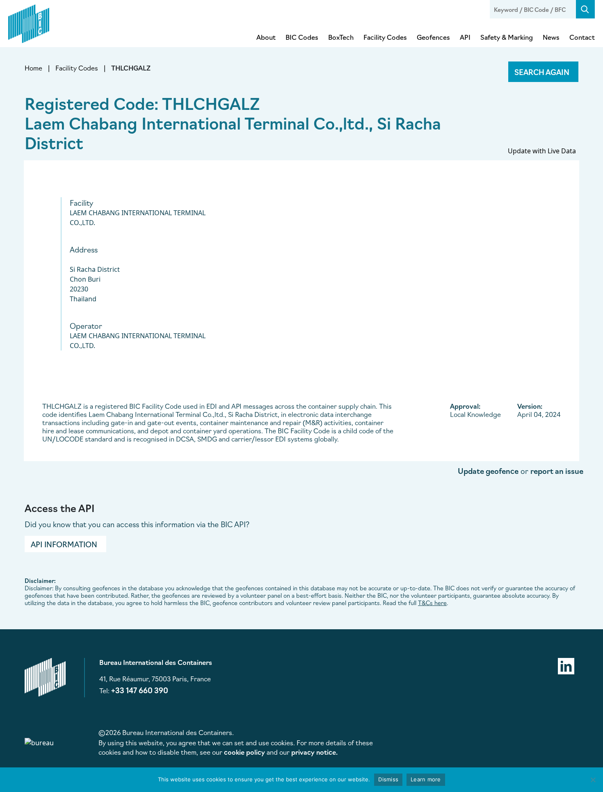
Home (33, 67)
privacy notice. (314, 751)
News (551, 36)
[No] (593, 780)
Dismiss (388, 779)
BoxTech (341, 36)
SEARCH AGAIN (541, 71)
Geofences (433, 36)
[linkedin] (566, 665)
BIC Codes (302, 36)
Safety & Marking (506, 36)
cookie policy (244, 751)
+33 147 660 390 (139, 690)
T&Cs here (432, 603)
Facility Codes (385, 36)
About (266, 36)
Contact (582, 36)
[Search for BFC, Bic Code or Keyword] (585, 9)
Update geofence (488, 470)
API (465, 36)
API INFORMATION (64, 544)
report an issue (556, 470)
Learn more (426, 779)
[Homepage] (28, 22)
